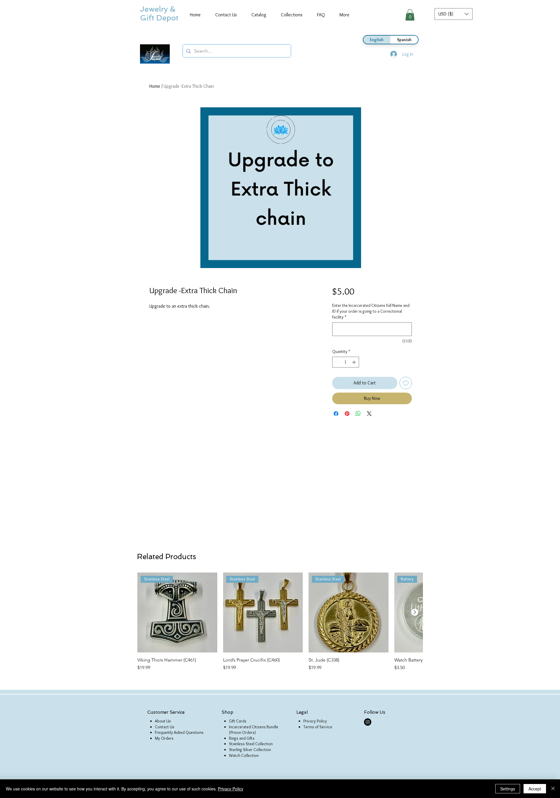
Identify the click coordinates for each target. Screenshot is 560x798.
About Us (163, 721)
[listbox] (454, 14)
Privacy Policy (315, 721)
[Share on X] (369, 413)
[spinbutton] (345, 362)
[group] (280, 621)
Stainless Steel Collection (251, 743)
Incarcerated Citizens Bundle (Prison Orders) (253, 729)
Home (154, 86)
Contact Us (164, 726)
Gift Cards (237, 721)
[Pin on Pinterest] (347, 413)
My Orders (164, 738)
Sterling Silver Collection (250, 749)
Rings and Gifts (242, 738)
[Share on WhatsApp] (358, 413)
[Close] (553, 788)
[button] (454, 14)
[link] (410, 14)
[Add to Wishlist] (406, 383)
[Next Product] (414, 612)
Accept (534, 789)
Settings (507, 789)
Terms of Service (317, 726)
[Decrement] (336, 362)
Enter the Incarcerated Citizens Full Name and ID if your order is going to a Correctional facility (371, 311)
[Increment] (354, 362)
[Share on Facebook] (336, 413)
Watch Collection (244, 755)
